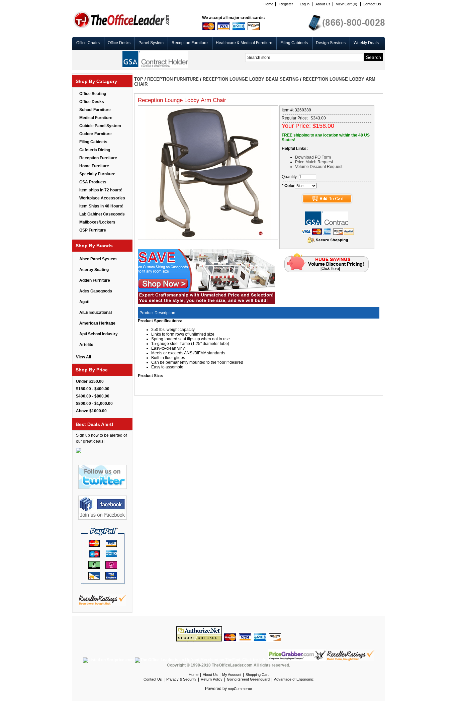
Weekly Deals (366, 42)
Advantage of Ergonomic (294, 679)
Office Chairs (88, 42)
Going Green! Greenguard (248, 679)
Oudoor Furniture (95, 134)
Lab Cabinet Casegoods (102, 214)
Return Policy (211, 679)
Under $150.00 (90, 381)
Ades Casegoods (95, 291)
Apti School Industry (98, 334)
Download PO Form (313, 157)
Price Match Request (314, 162)
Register (286, 4)
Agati (84, 301)
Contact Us (372, 4)
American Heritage (97, 323)
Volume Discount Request (318, 166)
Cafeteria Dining (94, 150)
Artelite (86, 344)
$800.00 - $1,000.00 (94, 403)
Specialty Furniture (97, 174)
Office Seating (92, 93)
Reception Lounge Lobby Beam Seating (251, 79)
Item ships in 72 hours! (100, 190)
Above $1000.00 (91, 411)
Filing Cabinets (294, 42)
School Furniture (95, 109)
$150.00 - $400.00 (92, 388)
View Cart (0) (346, 4)
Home (268, 4)
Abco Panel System (98, 259)
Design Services (331, 42)
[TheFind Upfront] (201, 660)
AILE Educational (95, 312)
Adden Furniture (94, 280)
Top (138, 79)
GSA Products (92, 182)
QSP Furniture (92, 230)
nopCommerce (240, 689)
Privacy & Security (181, 679)
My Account (231, 675)
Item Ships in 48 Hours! (101, 206)
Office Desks (119, 42)
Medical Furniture (95, 117)
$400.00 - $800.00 (92, 396)
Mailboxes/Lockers (97, 222)
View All (83, 357)
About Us (323, 4)
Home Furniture (94, 166)
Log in (304, 4)
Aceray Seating (94, 269)
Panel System (151, 42)
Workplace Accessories (102, 198)
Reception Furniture (190, 42)
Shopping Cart (257, 675)
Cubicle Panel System (100, 125)
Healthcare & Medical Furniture (244, 42)
